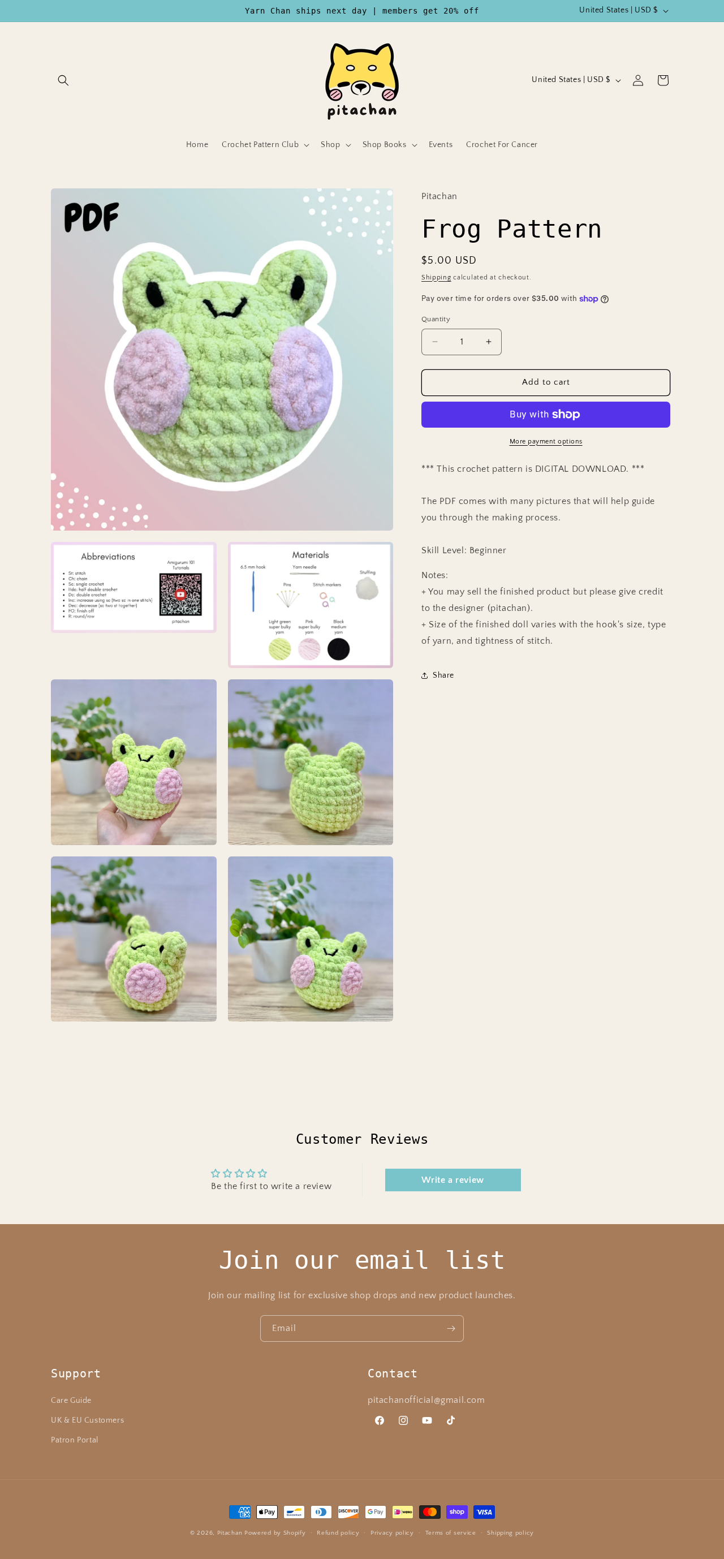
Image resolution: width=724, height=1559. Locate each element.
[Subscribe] (450, 1328)
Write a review (452, 1180)
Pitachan (230, 1533)
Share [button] (443, 675)
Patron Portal (74, 1440)
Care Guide (71, 1400)
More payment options (546, 441)
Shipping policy (510, 1532)
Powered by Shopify (275, 1533)
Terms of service (450, 1532)
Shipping (436, 277)
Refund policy (338, 1532)
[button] (63, 80)
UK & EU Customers (87, 1420)
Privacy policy (392, 1532)
